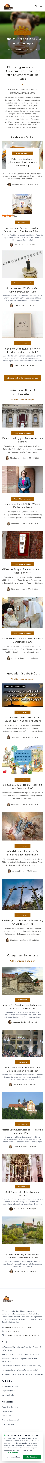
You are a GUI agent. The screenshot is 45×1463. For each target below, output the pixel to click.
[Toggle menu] (41, 6)
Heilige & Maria (8, 1424)
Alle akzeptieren (32, 1457)
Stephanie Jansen (8, 1391)
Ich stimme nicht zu (13, 1457)
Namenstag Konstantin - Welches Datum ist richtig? (22, 1366)
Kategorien (7, 1401)
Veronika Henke (8, 1395)
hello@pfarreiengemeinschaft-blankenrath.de (22, 1335)
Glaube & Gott (22, 33)
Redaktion (7, 1381)
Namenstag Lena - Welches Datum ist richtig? (20, 1370)
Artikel (5, 1341)
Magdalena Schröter (10, 1386)
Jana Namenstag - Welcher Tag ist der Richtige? (21, 1354)
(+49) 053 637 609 (12, 1331)
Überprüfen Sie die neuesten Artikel (22, 378)
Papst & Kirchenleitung (22, 433)
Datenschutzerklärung (11, 1452)
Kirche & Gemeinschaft (22, 153)
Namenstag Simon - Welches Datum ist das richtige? (22, 1374)
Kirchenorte (22, 222)
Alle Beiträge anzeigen (22, 399)
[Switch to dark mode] (36, 6)
